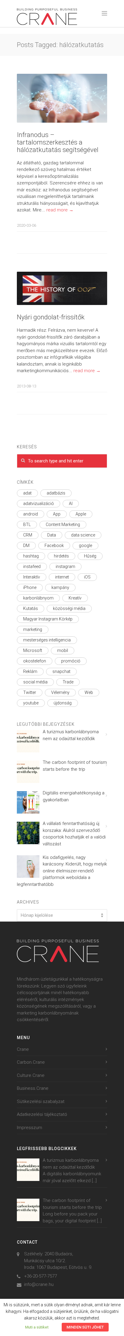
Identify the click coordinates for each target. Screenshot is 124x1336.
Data (51, 535)
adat (27, 493)
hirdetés (61, 556)
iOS (87, 577)
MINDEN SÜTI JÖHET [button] (85, 1327)
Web (89, 692)
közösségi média (69, 608)
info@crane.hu (39, 1284)
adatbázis (56, 493)
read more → (59, 210)
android (30, 514)
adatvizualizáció (38, 503)
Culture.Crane (31, 1075)
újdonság (63, 703)
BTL (27, 524)
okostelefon (34, 661)
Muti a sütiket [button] (36, 1327)
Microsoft (32, 650)
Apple (81, 514)
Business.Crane (32, 1088)
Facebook (54, 545)
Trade (68, 682)
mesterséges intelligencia (47, 640)
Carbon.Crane (31, 1062)
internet (62, 577)
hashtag (31, 556)
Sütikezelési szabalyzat (40, 1101)
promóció (70, 661)
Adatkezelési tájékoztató (42, 1114)
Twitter (29, 692)
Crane (23, 1049)
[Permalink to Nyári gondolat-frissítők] (62, 288)
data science (83, 535)
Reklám (30, 671)
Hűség (90, 556)
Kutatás (30, 608)
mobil (62, 650)
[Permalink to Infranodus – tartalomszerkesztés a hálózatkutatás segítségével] (62, 98)
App (56, 514)
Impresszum (29, 1127)
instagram (65, 566)
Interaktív (31, 577)
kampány (60, 587)
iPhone (29, 587)
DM (26, 545)
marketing (32, 629)
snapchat (61, 671)
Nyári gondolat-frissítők (51, 317)
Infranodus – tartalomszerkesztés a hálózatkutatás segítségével (57, 142)
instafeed (32, 566)
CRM (27, 535)
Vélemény (60, 692)
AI (71, 503)
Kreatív (75, 598)
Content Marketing (63, 524)
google (85, 545)
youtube (31, 703)
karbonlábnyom (38, 598)
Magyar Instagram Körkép (48, 619)
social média (35, 682)
